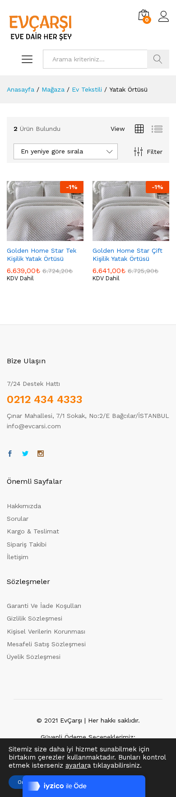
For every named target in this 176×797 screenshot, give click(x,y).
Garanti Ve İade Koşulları (44, 605)
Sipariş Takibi (26, 544)
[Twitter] (25, 454)
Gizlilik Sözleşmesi (34, 618)
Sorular (17, 518)
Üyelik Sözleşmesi (33, 656)
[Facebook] (10, 454)
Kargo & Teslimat (33, 531)
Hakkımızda (24, 506)
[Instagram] (40, 454)
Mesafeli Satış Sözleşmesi (46, 644)
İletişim (17, 557)
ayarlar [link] (76, 765)
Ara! (158, 59)
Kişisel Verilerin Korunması (46, 631)
